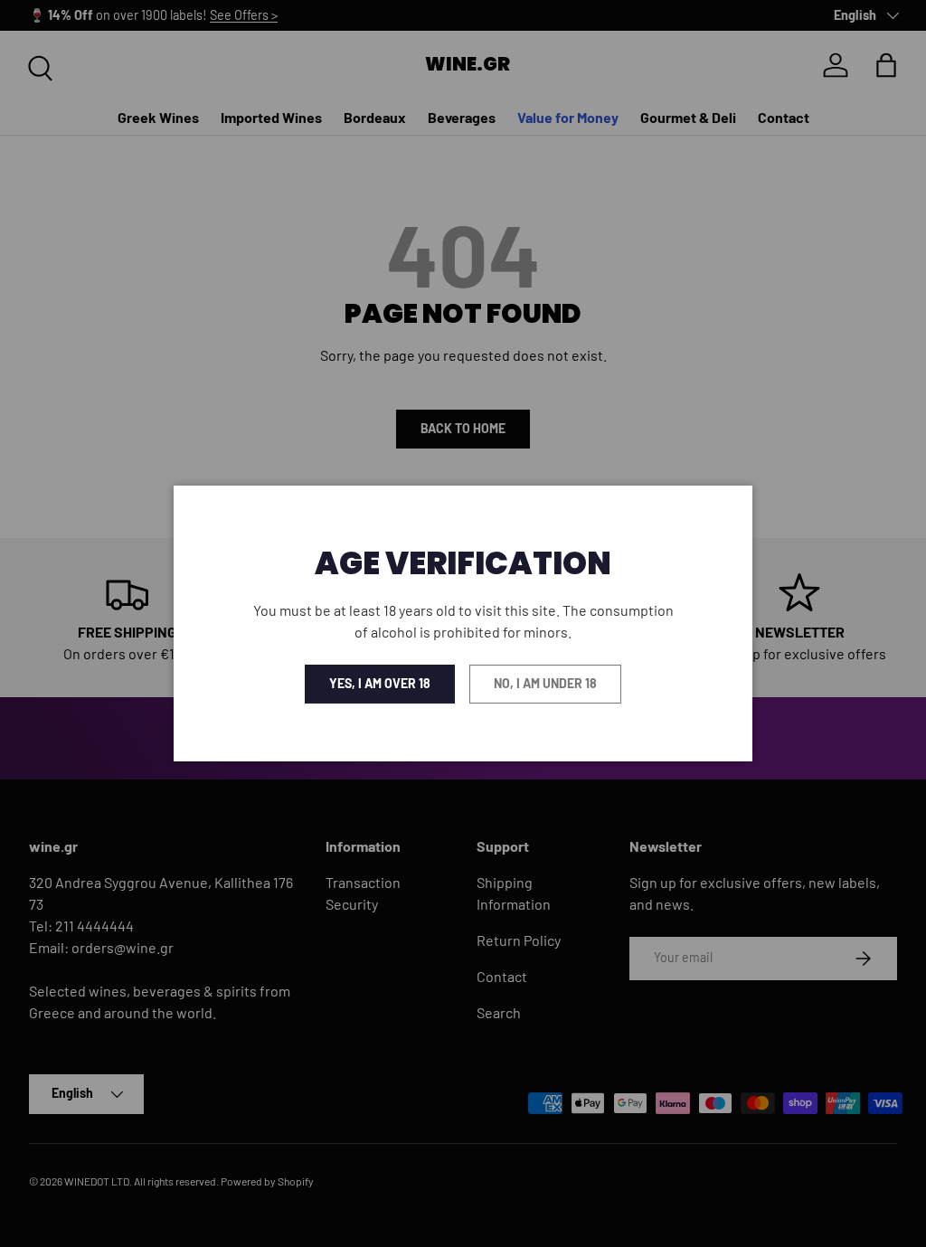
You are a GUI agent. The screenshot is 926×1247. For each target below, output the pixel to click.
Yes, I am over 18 (379, 683)
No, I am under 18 (545, 683)
